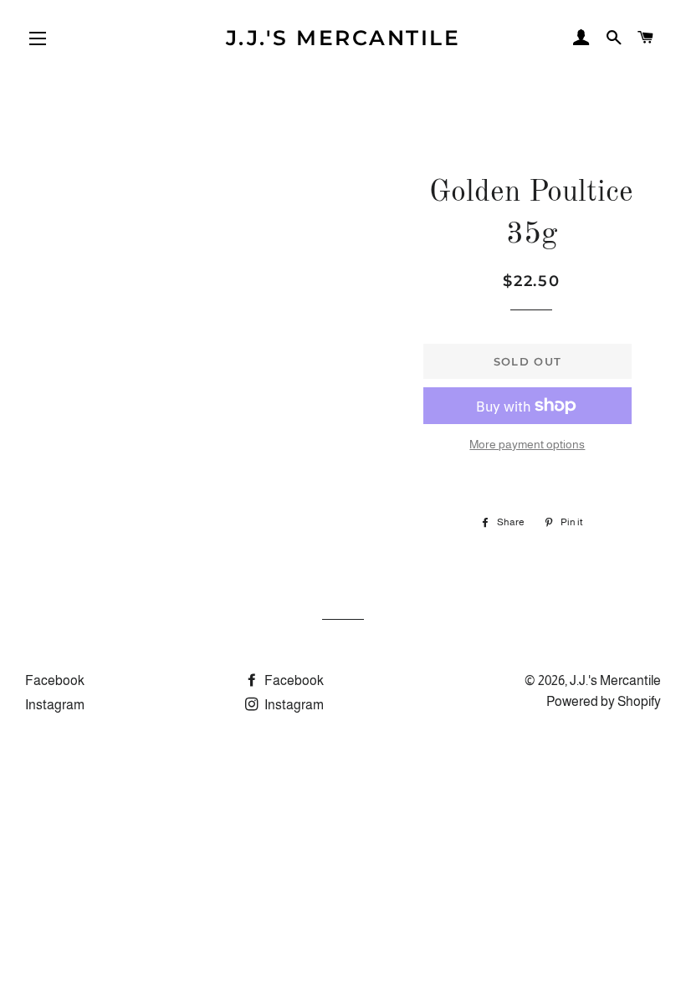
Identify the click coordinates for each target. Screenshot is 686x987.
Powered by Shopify (603, 701)
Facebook (54, 680)
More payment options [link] (527, 444)
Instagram (54, 705)
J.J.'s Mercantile (343, 37)
